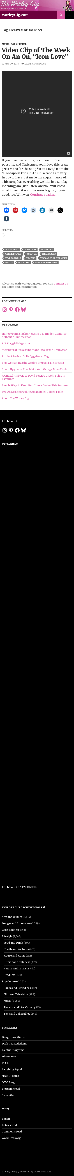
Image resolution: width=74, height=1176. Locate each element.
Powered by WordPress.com (35, 1171)
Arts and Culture (12, 917)
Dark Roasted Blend (14, 1043)
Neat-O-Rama (10, 1075)
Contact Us (61, 283)
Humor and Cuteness (17, 962)
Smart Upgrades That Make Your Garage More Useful (35, 369)
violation (23, 262)
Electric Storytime (13, 1050)
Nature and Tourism (16, 968)
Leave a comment (35, 63)
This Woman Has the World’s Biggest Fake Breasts (33, 362)
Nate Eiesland (13, 254)
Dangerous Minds (13, 1037)
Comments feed (12, 1131)
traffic (30, 258)
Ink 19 (5, 1063)
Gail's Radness (10, 929)
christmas (30, 249)
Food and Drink (13, 942)
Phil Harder (49, 254)
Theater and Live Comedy (20, 1007)
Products (9, 975)
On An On (31, 254)
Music (6, 44)
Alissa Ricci (11, 249)
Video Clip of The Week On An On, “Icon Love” (36, 53)
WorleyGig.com (15, 15)
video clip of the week (53, 258)
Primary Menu (69, 15)
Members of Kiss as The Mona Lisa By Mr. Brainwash (34, 350)
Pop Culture (19, 44)
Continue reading (44, 194)
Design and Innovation (16, 923)
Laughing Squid (12, 1069)
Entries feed (9, 1125)
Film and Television (16, 994)
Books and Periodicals (17, 987)
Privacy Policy (9, 1171)
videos (9, 262)
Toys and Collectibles (17, 1013)
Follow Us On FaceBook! (19, 887)
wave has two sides (45, 262)
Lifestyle (7, 936)
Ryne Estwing (13, 258)
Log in (6, 1118)
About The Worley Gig (15, 398)
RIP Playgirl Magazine (16, 343)
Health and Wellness (16, 949)
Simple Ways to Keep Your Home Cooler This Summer (35, 385)
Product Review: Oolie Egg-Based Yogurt (27, 356)
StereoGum (9, 1095)
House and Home (14, 955)
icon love (47, 249)
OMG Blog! (8, 1082)
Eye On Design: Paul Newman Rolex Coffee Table (32, 391)
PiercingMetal (11, 1088)
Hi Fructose (9, 1056)
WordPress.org (11, 1138)
